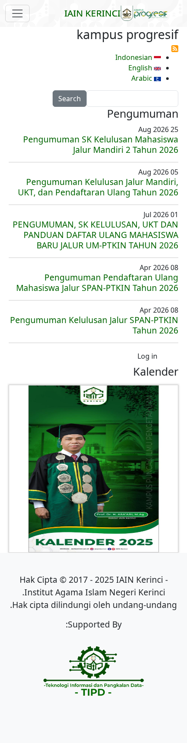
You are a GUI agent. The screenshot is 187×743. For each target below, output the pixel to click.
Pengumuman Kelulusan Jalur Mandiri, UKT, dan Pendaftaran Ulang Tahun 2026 (98, 187)
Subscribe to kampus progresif (174, 48)
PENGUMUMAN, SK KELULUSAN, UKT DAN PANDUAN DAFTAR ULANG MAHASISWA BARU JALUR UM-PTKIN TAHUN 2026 (95, 234)
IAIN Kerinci (92, 13)
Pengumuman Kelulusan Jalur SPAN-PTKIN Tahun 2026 (94, 325)
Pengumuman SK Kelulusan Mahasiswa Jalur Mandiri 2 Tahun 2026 (100, 144)
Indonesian (134, 57)
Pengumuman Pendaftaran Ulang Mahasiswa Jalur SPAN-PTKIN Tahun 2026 (97, 282)
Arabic (142, 78)
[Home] (147, 13)
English (141, 68)
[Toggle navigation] (17, 13)
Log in (147, 356)
